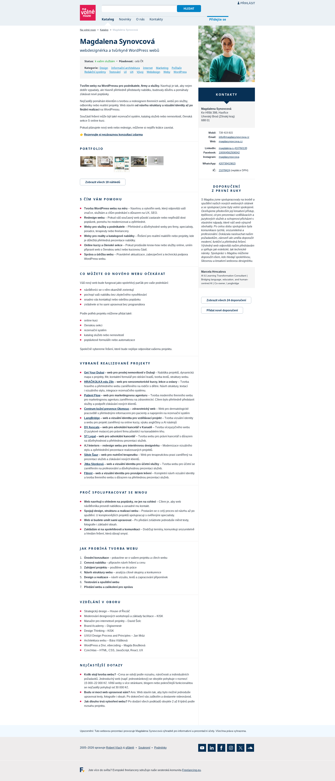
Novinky (125, 19)
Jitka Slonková (94, 464)
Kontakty (156, 19)
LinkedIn (212, 748)
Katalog (108, 19)
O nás (140, 19)
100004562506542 (229, 152)
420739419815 (227, 163)
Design (104, 68)
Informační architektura (125, 68)
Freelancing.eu (84, 769)
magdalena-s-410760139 (233, 148)
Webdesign (153, 72)
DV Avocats (91, 427)
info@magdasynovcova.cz (234, 137)
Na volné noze (88, 29)
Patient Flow (92, 395)
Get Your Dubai (94, 372)
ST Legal (90, 436)
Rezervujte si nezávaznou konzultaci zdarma (113, 134)
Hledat (189, 8)
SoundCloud (250, 748)
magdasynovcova (229, 156)
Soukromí (144, 747)
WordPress (180, 72)
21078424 (224, 170)
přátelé (130, 747)
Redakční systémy (95, 72)
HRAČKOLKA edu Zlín (99, 381)
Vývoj (140, 72)
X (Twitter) (240, 748)
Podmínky (160, 747)
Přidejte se (217, 19)
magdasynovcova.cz (231, 141)
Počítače (177, 68)
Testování (115, 72)
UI (125, 72)
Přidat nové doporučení (222, 310)
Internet (148, 68)
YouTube (202, 748)
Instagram (231, 748)
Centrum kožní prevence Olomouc (106, 408)
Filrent (88, 473)
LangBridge (92, 418)
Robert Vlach (114, 747)
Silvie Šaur (91, 454)
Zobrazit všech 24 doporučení (226, 300)
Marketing (162, 68)
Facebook (221, 748)
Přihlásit (247, 3)
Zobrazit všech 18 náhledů (102, 182)
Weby (166, 72)
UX (131, 72)
